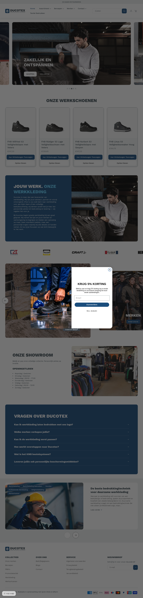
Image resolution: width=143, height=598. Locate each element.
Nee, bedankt (92, 311)
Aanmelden (91, 305)
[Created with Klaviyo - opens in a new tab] (71, 329)
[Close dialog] (109, 269)
